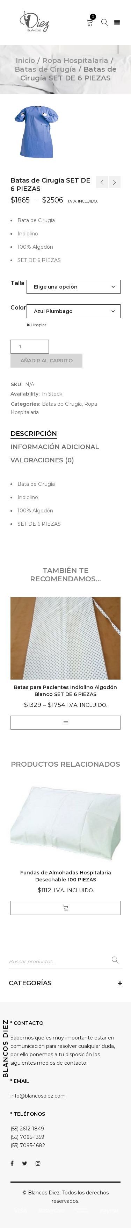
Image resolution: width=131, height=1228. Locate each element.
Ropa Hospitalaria (75, 60)
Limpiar (38, 324)
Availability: (24, 394)
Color (18, 307)
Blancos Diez (44, 1193)
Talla (17, 283)
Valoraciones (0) (42, 460)
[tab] (33, 434)
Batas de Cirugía (45, 69)
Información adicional (54, 447)
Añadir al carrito (47, 360)
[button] (65, 908)
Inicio (25, 60)
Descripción (33, 434)
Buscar (115, 962)
